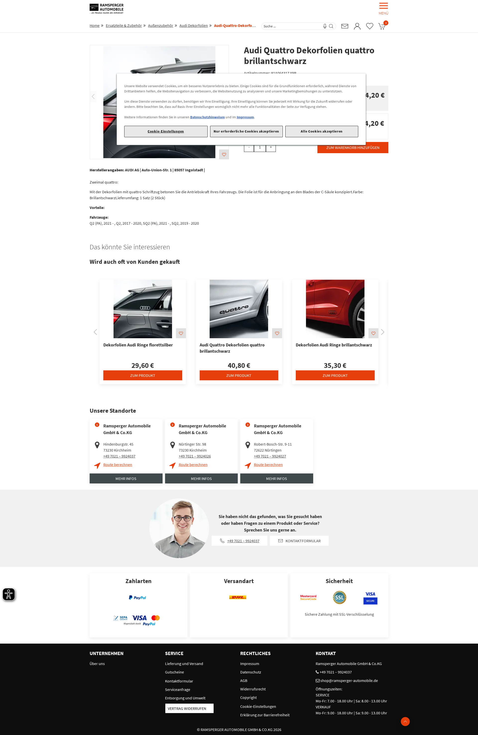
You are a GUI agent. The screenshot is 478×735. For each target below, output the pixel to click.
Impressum (245, 117)
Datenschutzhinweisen (207, 117)
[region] (241, 109)
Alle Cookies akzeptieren (322, 131)
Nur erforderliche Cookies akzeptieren (246, 131)
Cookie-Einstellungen (166, 131)
